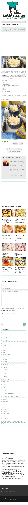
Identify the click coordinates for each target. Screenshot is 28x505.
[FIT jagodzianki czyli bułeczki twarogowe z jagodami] (20, 261)
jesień (22, 463)
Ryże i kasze (6, 407)
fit (19, 461)
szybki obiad (22, 469)
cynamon (14, 460)
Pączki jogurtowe (18, 254)
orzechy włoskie (20, 466)
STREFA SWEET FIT (7, 413)
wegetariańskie (18, 473)
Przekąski (5, 399)
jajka (12, 463)
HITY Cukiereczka (6, 463)
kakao (11, 464)
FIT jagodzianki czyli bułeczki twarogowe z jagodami (20, 270)
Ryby (5, 404)
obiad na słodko (14, 466)
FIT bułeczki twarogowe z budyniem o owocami (6, 221)
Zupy (4, 423)
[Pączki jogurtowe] (20, 247)
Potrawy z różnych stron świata (11, 396)
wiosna (10, 474)
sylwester (11, 469)
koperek (14, 464)
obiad (8, 466)
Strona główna (4, 28)
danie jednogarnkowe (20, 460)
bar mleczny (4, 457)
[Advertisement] (14, 44)
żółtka (15, 478)
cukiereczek (18, 158)
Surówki (4, 416)
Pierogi (5, 384)
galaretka (23, 461)
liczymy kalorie (22, 464)
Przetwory (5, 401)
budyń (11, 458)
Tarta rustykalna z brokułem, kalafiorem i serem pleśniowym (20, 238)
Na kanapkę (5, 367)
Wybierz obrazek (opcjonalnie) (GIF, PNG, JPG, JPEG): (13, 308)
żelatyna (12, 478)
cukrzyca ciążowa (6, 460)
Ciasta (5, 337)
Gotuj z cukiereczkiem (8, 498)
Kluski (4, 350)
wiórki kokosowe (16, 474)
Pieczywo (6, 381)
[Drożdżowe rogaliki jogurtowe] (7, 247)
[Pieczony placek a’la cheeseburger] (20, 213)
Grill (3, 348)
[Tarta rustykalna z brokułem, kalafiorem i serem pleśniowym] (20, 229)
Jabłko (15, 29)
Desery (4, 343)
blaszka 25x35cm (17, 457)
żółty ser (19, 478)
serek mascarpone (14, 468)
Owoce (10, 29)
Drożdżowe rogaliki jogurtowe (5, 254)
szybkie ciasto (16, 469)
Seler (21, 144)
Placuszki (6, 387)
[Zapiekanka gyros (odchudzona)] (7, 229)
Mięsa (5, 361)
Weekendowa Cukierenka (11, 472)
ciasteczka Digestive (17, 458)
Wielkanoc (4, 474)
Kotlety (4, 352)
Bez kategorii (6, 332)
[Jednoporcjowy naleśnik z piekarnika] (7, 261)
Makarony (5, 359)
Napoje (6, 373)
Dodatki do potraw (7, 345)
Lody (4, 357)
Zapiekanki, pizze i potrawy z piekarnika (12, 421)
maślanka (3, 466)
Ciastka (6, 340)
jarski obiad (17, 463)
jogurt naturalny (5, 464)
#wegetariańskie (14, 151)
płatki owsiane (4, 468)
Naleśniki (6, 370)
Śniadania (5, 411)
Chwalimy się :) (6, 335)
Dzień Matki (16, 461)
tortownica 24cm (4, 471)
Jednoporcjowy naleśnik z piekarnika (7, 269)
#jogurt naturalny (15, 149)
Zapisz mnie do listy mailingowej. (10, 313)
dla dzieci (4, 461)
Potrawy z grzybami (9, 393)
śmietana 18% (11, 476)
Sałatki (4, 409)
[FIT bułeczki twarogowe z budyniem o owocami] (7, 213)
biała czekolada (10, 457)
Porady (4, 391)
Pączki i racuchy (6, 379)
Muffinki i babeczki (8, 364)
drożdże (10, 461)
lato (17, 465)
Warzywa (6, 418)
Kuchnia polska (6, 354)
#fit (7, 149)
